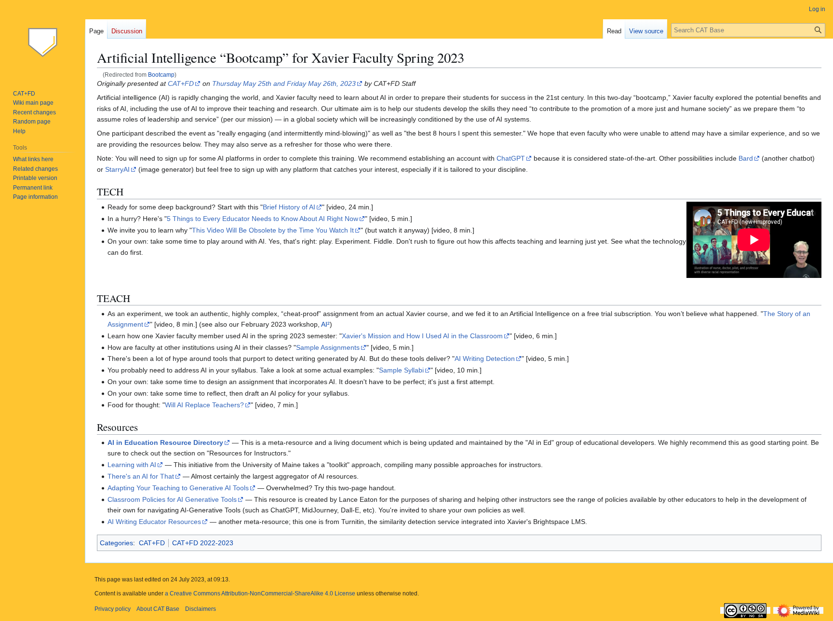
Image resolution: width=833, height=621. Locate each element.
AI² (325, 324)
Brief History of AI (289, 207)
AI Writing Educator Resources (154, 521)
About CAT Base (157, 609)
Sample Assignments (328, 347)
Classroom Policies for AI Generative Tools (172, 499)
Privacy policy (112, 609)
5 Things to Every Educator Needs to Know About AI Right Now (262, 218)
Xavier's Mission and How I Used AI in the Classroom (422, 336)
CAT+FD (181, 83)
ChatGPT (511, 158)
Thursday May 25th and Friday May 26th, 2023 (284, 83)
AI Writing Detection (485, 358)
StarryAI (117, 169)
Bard (746, 158)
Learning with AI (131, 465)
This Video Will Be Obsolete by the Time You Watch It (273, 230)
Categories (116, 543)
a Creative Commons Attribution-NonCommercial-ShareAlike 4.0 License (260, 593)
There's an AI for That (140, 476)
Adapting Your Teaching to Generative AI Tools (178, 488)
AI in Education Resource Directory (165, 442)
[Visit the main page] (42, 38)
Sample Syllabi (401, 370)
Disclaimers (200, 609)
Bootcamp (161, 74)
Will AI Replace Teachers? (204, 405)
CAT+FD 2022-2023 (202, 543)
